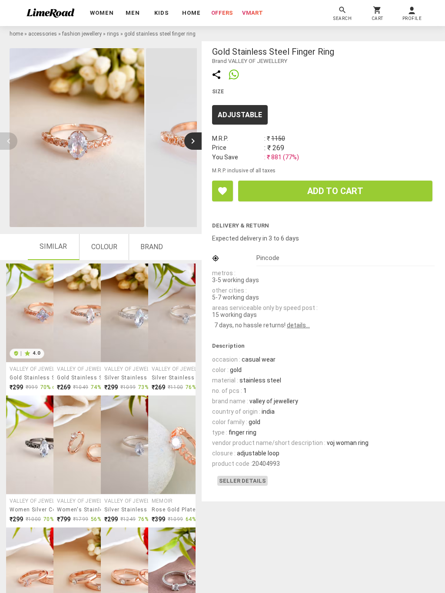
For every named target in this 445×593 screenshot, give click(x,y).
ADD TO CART (335, 191)
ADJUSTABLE (240, 115)
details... (298, 325)
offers (222, 13)
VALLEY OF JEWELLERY (39, 369)
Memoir (162, 501)
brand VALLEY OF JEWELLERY (249, 61)
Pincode (267, 258)
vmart (252, 13)
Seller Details (242, 481)
